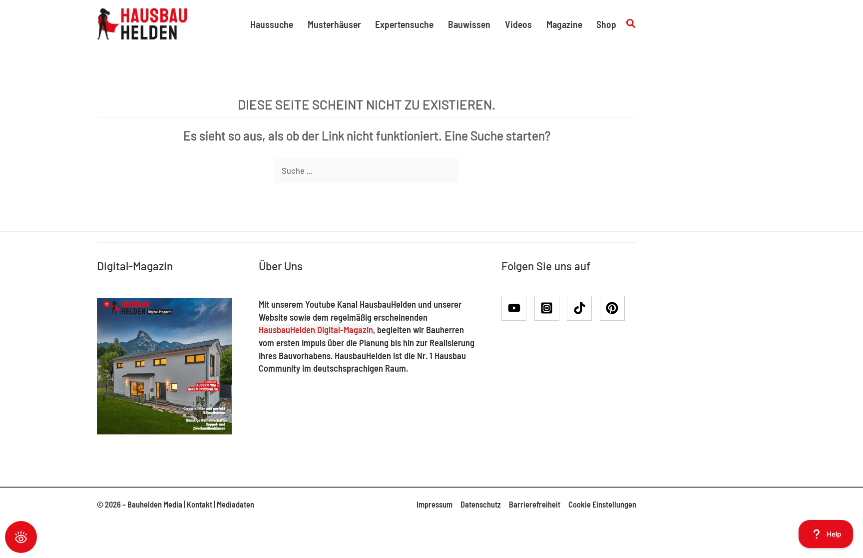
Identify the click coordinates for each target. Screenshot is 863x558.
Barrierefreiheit (534, 504)
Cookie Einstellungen (602, 504)
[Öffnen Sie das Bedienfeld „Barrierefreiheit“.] (21, 537)
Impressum (434, 504)
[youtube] (517, 308)
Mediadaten (235, 504)
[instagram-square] (550, 308)
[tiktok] (582, 308)
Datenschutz (480, 504)
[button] (631, 23)
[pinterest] (614, 308)
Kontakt (199, 504)
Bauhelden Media (154, 504)
